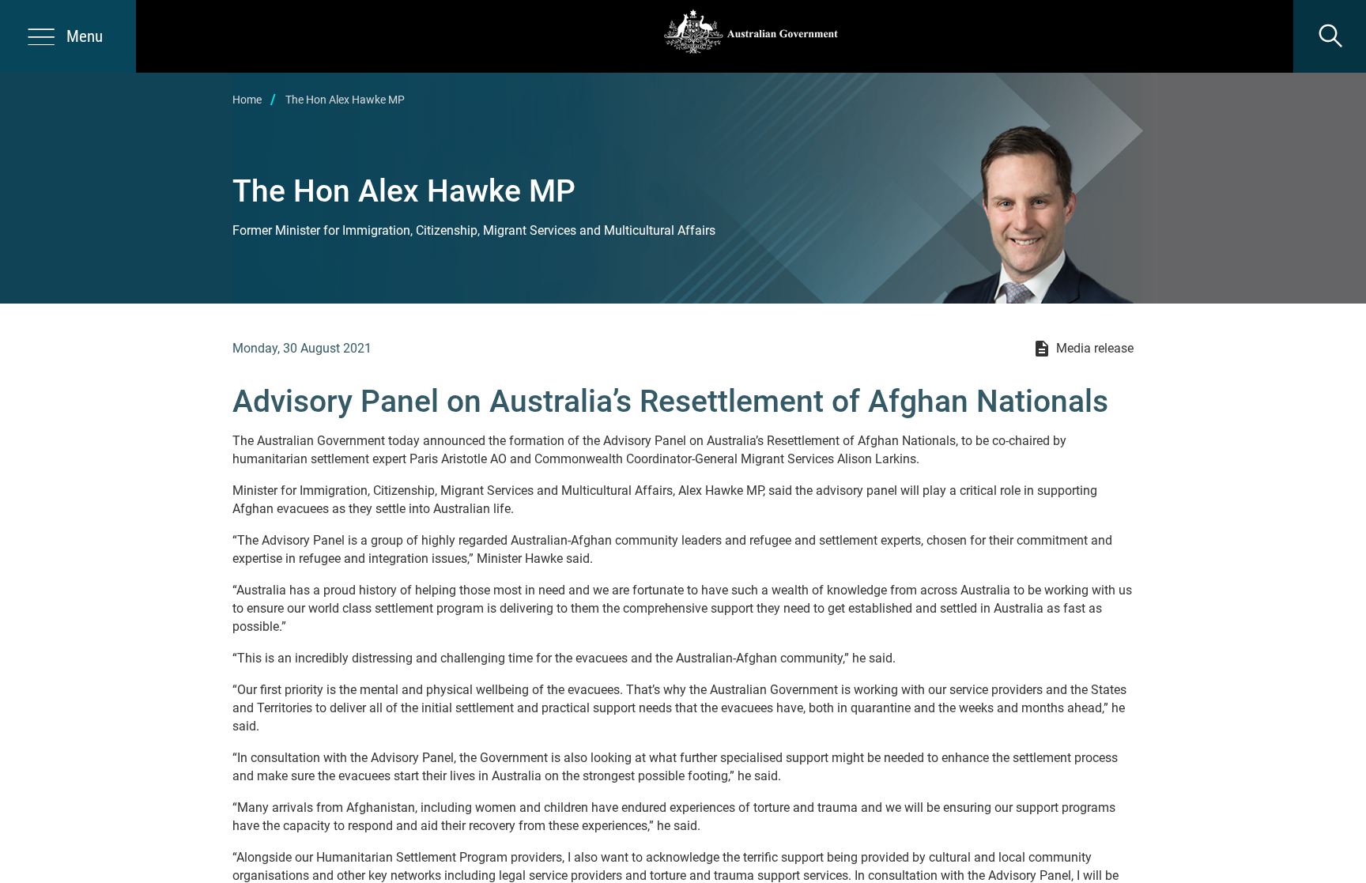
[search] (1329, 36)
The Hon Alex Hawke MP (345, 99)
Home (247, 99)
